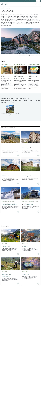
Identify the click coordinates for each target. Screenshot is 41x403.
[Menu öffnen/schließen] (39, 4)
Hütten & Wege (7, 8)
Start (2, 8)
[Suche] (36, 4)
